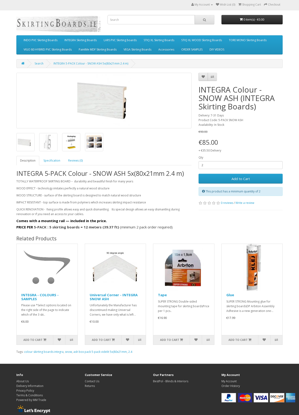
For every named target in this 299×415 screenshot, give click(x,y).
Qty (201, 157)
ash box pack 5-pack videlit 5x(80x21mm (100, 352)
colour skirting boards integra (44, 352)
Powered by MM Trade (31, 400)
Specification (51, 160)
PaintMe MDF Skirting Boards (98, 49)
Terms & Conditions (29, 395)
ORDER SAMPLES (192, 49)
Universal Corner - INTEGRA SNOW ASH (114, 296)
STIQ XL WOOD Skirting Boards (201, 40)
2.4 (130, 352)
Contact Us (92, 381)
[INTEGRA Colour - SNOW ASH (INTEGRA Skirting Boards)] (104, 100)
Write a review (244, 203)
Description (28, 160)
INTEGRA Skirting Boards (80, 40)
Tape (162, 294)
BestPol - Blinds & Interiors (170, 381)
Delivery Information (29, 386)
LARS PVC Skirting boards (120, 40)
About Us (22, 381)
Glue (230, 294)
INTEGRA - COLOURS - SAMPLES (40, 296)
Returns (90, 386)
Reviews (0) (75, 160)
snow (68, 352)
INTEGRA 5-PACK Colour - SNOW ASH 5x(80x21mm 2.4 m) (90, 63)
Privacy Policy (25, 391)
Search (39, 63)
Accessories (166, 49)
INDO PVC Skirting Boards (40, 40)
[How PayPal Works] (258, 397)
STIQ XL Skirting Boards (159, 40)
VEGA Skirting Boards (137, 49)
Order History (230, 386)
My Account (229, 381)
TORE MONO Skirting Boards (248, 40)
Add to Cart (240, 178)
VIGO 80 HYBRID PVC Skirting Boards (48, 49)
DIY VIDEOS (217, 49)
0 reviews (227, 203)
